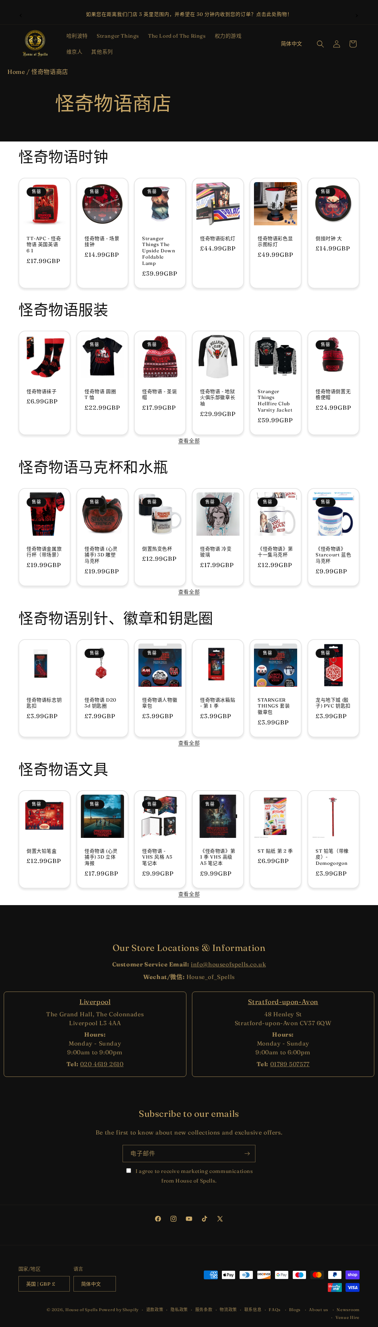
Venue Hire (348, 1317)
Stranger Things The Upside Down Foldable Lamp (158, 250)
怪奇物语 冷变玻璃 (215, 551)
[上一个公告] (21, 14)
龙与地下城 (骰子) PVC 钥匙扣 (333, 702)
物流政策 (228, 1309)
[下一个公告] (357, 14)
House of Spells (81, 1309)
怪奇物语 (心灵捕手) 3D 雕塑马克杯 (101, 554)
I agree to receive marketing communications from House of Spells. (193, 1176)
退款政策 (155, 1309)
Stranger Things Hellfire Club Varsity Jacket (275, 400)
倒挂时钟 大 (329, 238)
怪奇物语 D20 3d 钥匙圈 (100, 702)
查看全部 (189, 440)
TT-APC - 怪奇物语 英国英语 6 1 (44, 244)
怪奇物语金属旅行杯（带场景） (44, 551)
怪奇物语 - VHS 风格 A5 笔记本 (157, 856)
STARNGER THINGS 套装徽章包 (274, 705)
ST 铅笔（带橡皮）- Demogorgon (332, 856)
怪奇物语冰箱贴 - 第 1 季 (217, 702)
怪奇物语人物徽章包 (159, 702)
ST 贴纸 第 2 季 (275, 850)
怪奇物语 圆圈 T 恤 (100, 394)
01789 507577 (290, 1064)
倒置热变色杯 (157, 548)
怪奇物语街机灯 (217, 238)
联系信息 (253, 1309)
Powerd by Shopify (119, 1309)
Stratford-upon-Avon (283, 1001)
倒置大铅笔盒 (42, 850)
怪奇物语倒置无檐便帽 (333, 394)
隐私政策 (179, 1309)
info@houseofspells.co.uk (228, 964)
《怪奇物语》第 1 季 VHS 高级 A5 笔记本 (217, 856)
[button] (77, 36)
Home (16, 71)
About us (318, 1309)
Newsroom (348, 1309)
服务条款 (204, 1309)
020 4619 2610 (102, 1064)
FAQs (275, 1309)
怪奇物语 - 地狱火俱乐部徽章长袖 (217, 397)
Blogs (294, 1309)
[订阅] (247, 1153)
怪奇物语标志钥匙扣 (44, 702)
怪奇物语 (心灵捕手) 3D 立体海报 (101, 856)
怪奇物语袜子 (42, 391)
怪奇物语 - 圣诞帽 (159, 394)
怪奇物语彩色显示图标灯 (275, 241)
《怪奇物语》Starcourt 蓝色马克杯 (333, 554)
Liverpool (94, 1001)
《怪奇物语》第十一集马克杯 (275, 551)
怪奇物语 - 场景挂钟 (102, 241)
